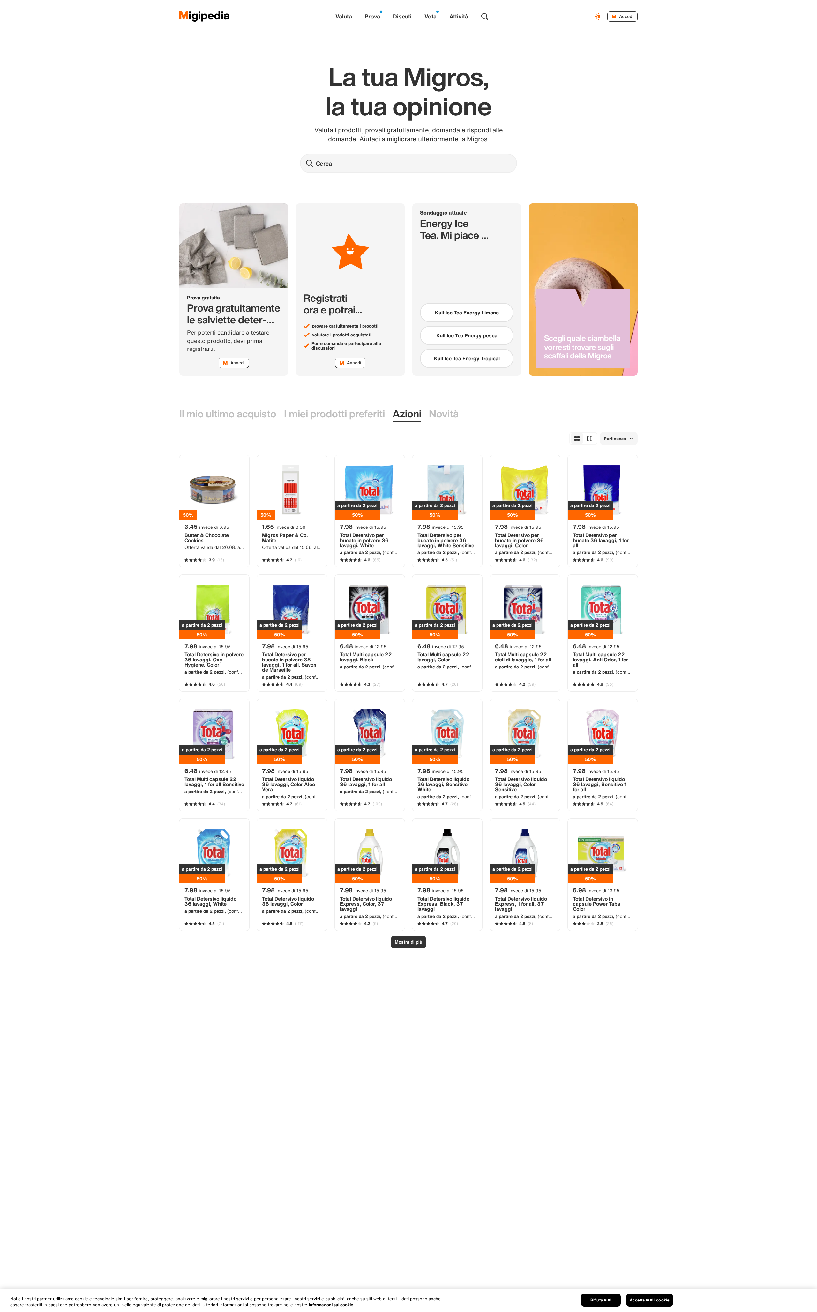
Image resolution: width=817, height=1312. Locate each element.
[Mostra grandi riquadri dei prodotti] (589, 438)
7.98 (363, 526)
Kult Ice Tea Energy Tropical (467, 358)
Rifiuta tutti (600, 1300)
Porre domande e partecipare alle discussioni (346, 345)
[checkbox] (466, 312)
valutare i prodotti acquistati (341, 335)
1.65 (283, 526)
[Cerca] (484, 16)
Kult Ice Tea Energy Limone (467, 312)
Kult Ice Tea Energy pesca (467, 335)
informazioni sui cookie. (332, 1305)
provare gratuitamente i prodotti (345, 326)
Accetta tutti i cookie (650, 1300)
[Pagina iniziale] (204, 16)
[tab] (227, 414)
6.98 (596, 890)
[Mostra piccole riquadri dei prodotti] (577, 438)
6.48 (363, 646)
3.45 (206, 526)
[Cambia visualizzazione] (598, 16)
